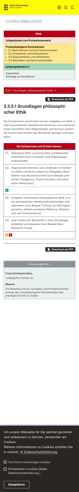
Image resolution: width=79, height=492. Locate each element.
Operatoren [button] (12, 73)
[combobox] (59, 7)
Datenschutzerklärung (40, 452)
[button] (17, 66)
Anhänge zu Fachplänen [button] (20, 76)
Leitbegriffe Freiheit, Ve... (20, 277)
